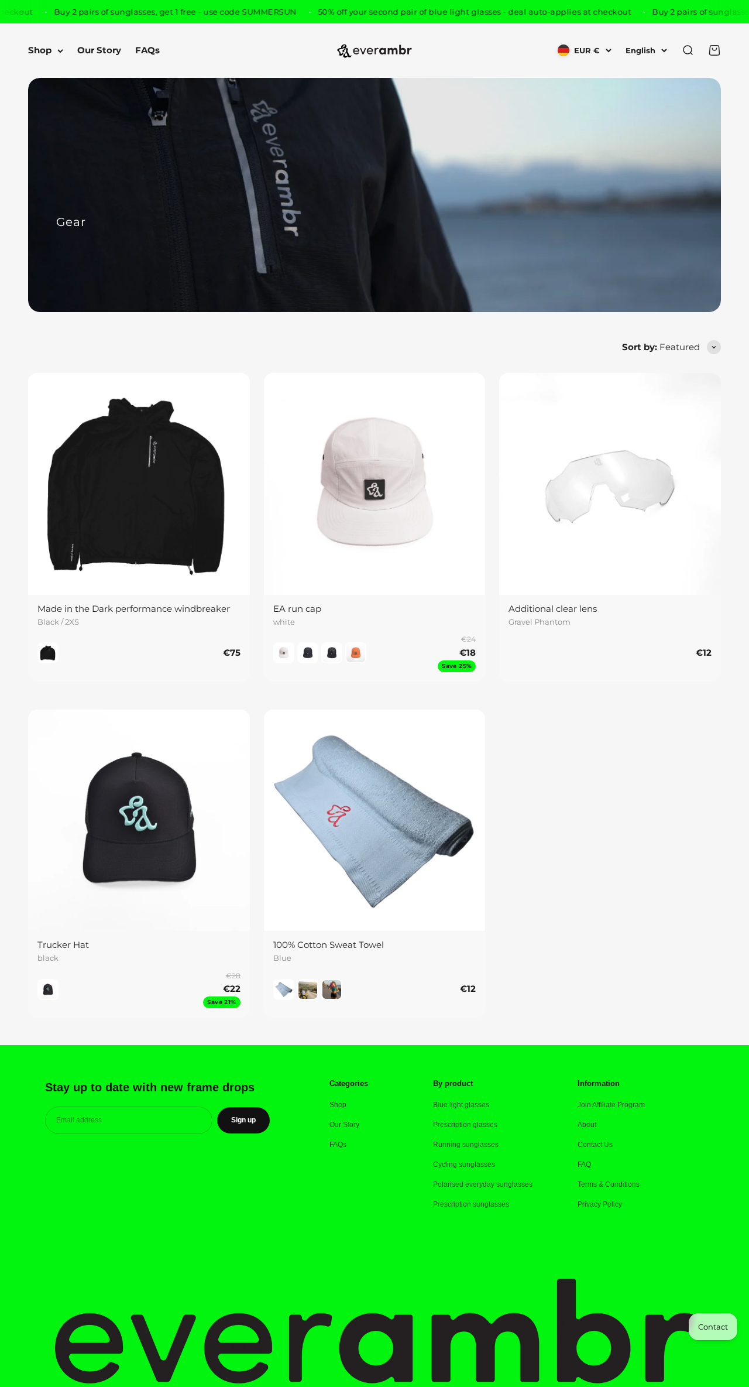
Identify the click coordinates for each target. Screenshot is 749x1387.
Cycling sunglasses (464, 1164)
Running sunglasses (466, 1145)
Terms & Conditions (609, 1184)
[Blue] (283, 989)
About (587, 1125)
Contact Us (595, 1145)
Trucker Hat (63, 944)
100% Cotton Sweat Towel (328, 944)
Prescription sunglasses (471, 1204)
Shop (39, 50)
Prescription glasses (465, 1125)
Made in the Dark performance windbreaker (133, 608)
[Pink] (331, 989)
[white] (283, 652)
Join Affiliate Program (611, 1105)
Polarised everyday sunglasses (482, 1184)
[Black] (48, 652)
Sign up (243, 1120)
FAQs (147, 50)
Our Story (99, 50)
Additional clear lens (553, 608)
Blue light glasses (461, 1105)
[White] (307, 989)
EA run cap (297, 608)
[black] (307, 652)
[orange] (355, 652)
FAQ (584, 1164)
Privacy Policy (600, 1204)
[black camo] (331, 652)
